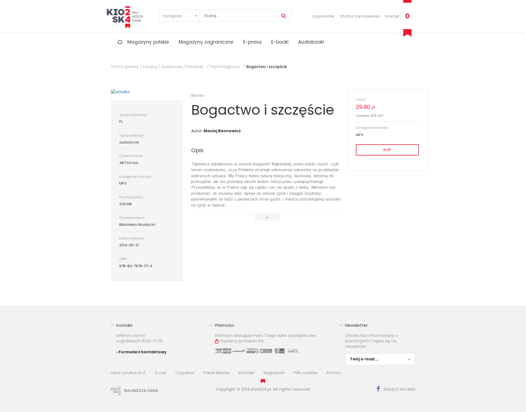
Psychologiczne (225, 66)
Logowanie (323, 16)
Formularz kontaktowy (142, 352)
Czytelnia (185, 373)
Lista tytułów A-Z (128, 373)
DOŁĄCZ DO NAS (398, 389)
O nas (160, 373)
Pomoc (334, 373)
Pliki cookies (306, 373)
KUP (387, 150)
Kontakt (124, 325)
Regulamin (274, 373)
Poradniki (194, 66)
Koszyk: (392, 16)
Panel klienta (216, 373)
